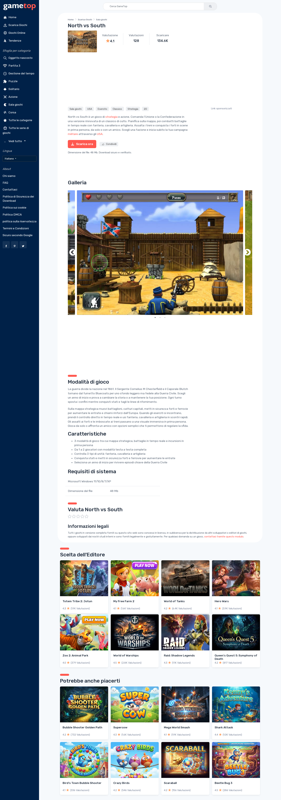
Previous (73, 252)
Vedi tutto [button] (13, 141)
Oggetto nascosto (20, 57)
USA (89, 108)
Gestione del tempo (21, 73)
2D (145, 108)
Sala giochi (15, 104)
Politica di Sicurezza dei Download (18, 198)
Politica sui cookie (14, 207)
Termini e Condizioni (16, 228)
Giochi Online (16, 32)
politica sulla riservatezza (19, 221)
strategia (111, 116)
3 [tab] (165, 317)
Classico (117, 108)
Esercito (102, 108)
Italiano (9, 158)
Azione (13, 96)
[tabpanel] (160, 252)
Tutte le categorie (20, 120)
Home (12, 17)
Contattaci (10, 189)
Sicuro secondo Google (18, 235)
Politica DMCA (12, 214)
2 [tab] (160, 317)
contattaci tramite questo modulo (223, 536)
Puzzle (13, 81)
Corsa (12, 112)
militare (73, 134)
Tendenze (14, 40)
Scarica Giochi (17, 25)
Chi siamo (9, 176)
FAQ (5, 182)
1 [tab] (155, 317)
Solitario (13, 89)
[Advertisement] (160, 79)
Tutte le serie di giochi (16, 130)
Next (247, 252)
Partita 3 (14, 65)
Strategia (133, 108)
